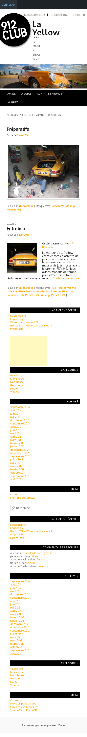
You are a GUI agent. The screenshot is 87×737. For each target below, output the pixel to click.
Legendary (16, 319)
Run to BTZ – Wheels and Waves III (31, 531)
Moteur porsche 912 (38, 291)
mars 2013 (16, 439)
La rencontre (55, 93)
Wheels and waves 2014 (25, 322)
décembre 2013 (19, 420)
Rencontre (16, 385)
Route (14, 388)
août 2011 (15, 479)
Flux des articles (23, 497)
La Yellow (46, 28)
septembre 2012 (20, 456)
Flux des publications (23, 703)
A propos (26, 93)
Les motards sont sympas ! (37, 553)
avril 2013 (15, 436)
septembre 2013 (20, 423)
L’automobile (18, 524)
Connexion (17, 494)
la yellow (19, 291)
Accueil (11, 93)
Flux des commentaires (24, 707)
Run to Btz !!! (17, 537)
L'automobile (18, 315)
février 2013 (17, 443)
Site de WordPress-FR (23, 710)
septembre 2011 (19, 476)
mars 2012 (16, 466)
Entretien (16, 228)
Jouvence (42, 566)
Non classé (17, 381)
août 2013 (16, 426)
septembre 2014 (20, 407)
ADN (39, 93)
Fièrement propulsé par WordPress (43, 725)
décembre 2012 (19, 449)
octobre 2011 (17, 472)
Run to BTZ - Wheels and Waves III (31, 325)
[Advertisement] (28, 351)
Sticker (35, 556)
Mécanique (27, 205)
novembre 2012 (19, 453)
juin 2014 (15, 413)
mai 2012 (15, 462)
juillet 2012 (16, 459)
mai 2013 (15, 433)
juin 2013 (15, 430)
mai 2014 (15, 416)
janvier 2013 (17, 446)
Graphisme (17, 375)
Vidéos (14, 391)
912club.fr (79, 15)
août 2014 (16, 410)
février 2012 (17, 469)
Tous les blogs (59, 15)
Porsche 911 (57, 205)
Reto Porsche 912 (29, 295)
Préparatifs (18, 129)
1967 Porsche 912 (61, 287)
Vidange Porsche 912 (53, 295)
